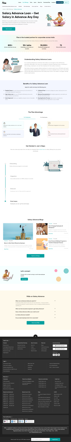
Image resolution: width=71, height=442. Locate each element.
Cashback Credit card (59, 383)
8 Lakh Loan (11, 401)
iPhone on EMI (56, 399)
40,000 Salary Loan (42, 385)
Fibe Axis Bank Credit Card (8, 348)
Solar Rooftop (20, 348)
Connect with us (47, 6)
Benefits (20, 6)
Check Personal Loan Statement (44, 397)
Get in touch (9, 29)
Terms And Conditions (7, 365)
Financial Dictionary (45, 347)
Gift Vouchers (43, 350)
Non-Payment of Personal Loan (44, 403)
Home (4, 9)
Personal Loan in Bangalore (27, 398)
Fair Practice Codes (7, 363)
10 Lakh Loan (11, 405)
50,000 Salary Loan (42, 386)
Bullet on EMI (56, 401)
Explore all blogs (35, 255)
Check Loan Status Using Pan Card (44, 401)
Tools (31, 2)
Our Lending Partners (53, 365)
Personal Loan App (6, 350)
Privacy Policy (30, 365)
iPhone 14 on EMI (57, 405)
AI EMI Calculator (6, 381)
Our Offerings (25, 2)
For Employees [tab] (43, 117)
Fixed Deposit (5, 352)
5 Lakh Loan (11, 396)
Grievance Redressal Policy (54, 363)
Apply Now (55, 439)
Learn (35, 2)
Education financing (21, 345)
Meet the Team (34, 350)
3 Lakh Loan (5, 407)
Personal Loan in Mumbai (27, 394)
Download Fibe (46, 2)
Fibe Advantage (27, 6)
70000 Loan (5, 398)
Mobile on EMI (56, 396)
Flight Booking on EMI (58, 394)
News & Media (44, 348)
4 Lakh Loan (11, 394)
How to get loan (35, 6)
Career (32, 347)
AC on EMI (56, 398)
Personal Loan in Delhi (26, 396)
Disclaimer (30, 367)
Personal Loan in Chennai (27, 401)
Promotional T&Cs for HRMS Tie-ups (10, 369)
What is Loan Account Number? (44, 399)
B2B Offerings (10, 9)
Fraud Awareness (6, 371)
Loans (19, 2)
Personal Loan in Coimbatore (27, 409)
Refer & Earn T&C (31, 363)
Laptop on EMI (56, 403)
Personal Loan (6, 345)
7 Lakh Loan (11, 399)
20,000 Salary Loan (42, 381)
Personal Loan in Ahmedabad (27, 405)
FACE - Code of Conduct (54, 367)
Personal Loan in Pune (26, 403)
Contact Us (33, 348)
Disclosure (30, 369)
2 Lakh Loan (5, 405)
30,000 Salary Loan (42, 383)
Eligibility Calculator (7, 385)
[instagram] (56, 355)
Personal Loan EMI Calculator (8, 383)
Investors (53, 2)
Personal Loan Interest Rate (8, 388)
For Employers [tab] (27, 117)
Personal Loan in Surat (26, 407)
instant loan (42, 149)
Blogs (41, 6)
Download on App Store (60, 345)
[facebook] (54, 355)
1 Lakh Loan (5, 403)
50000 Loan (5, 394)
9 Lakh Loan (11, 403)
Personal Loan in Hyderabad (27, 399)
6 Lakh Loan (11, 398)
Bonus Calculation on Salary (43, 406)
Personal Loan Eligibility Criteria (28, 381)
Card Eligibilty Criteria (59, 385)
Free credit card (58, 381)
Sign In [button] (66, 2)
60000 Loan (5, 396)
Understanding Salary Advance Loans (9, 6)
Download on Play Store (60, 348)
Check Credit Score (7, 386)
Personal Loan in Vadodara (27, 411)
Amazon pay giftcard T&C (8, 367)
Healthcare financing (21, 347)
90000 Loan (5, 401)
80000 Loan (5, 399)
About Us (40, 2)
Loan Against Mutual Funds (8, 347)
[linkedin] (59, 355)
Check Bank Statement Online (43, 404)
